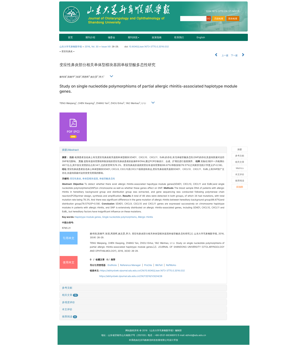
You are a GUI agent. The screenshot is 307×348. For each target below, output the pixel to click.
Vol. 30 (94, 46)
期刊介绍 (90, 37)
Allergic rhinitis (145, 217)
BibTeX (159, 265)
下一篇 (234, 55)
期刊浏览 (133, 37)
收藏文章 (100, 259)
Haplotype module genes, (88, 217)
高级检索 (218, 18)
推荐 (113, 259)
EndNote (112, 265)
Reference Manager (130, 265)
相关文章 (69, 294)
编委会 (111, 37)
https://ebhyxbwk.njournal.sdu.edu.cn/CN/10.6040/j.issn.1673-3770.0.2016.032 (142, 270)
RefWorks (171, 265)
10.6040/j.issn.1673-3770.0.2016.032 (149, 46)
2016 (87, 46)
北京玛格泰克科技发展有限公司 (153, 340)
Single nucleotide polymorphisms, (120, 217)
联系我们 (179, 37)
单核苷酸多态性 (107, 178)
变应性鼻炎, (76, 178)
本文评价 (67, 309)
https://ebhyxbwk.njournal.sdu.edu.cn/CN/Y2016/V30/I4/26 (130, 276)
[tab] (143, 150)
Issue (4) (105, 46)
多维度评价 (68, 302)
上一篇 (224, 55)
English (201, 37)
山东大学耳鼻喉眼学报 (70, 46)
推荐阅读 (69, 316)
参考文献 (67, 287)
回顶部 (239, 186)
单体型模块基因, (90, 178)
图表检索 (232, 18)
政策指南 (156, 37)
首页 (70, 37)
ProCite (148, 265)
